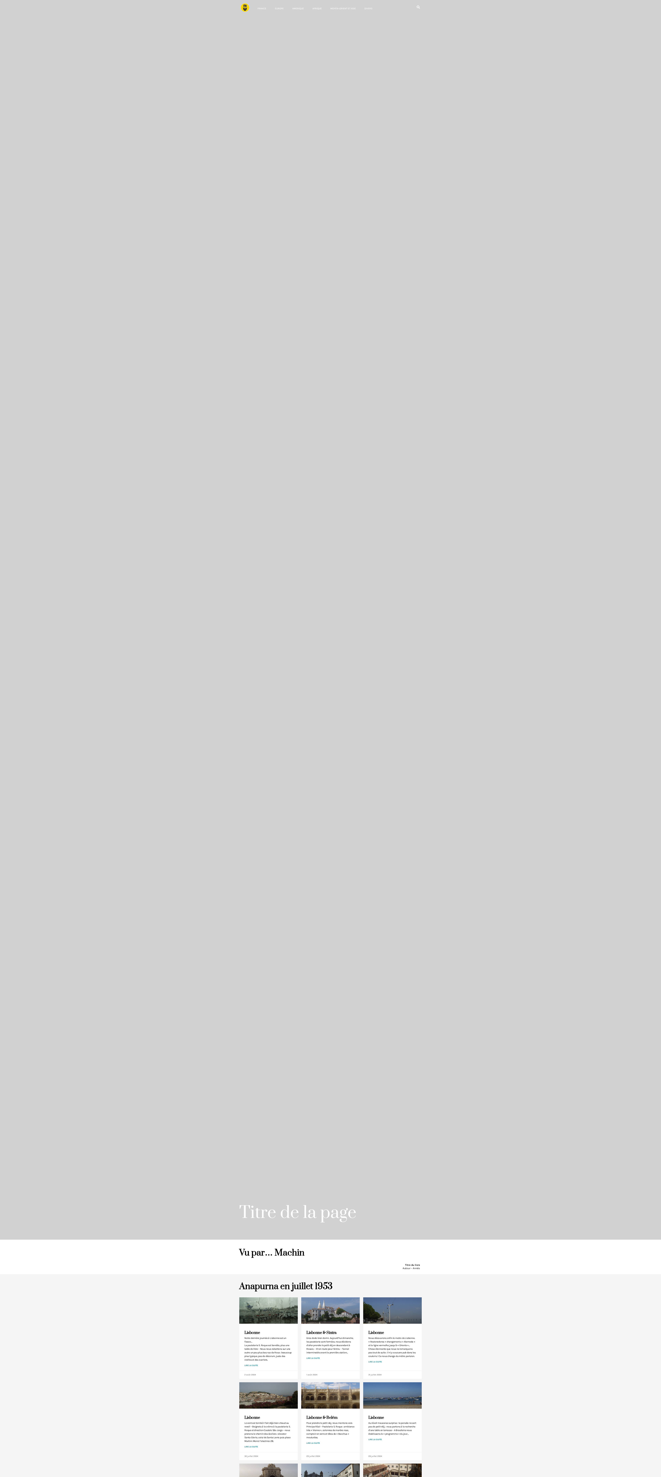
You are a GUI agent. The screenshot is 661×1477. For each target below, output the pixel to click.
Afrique (317, 8)
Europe (279, 8)
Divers (368, 8)
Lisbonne (252, 1332)
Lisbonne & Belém (321, 1417)
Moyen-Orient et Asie (343, 8)
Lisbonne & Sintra (321, 1332)
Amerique (298, 8)
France (262, 8)
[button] (418, 7)
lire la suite (251, 1365)
